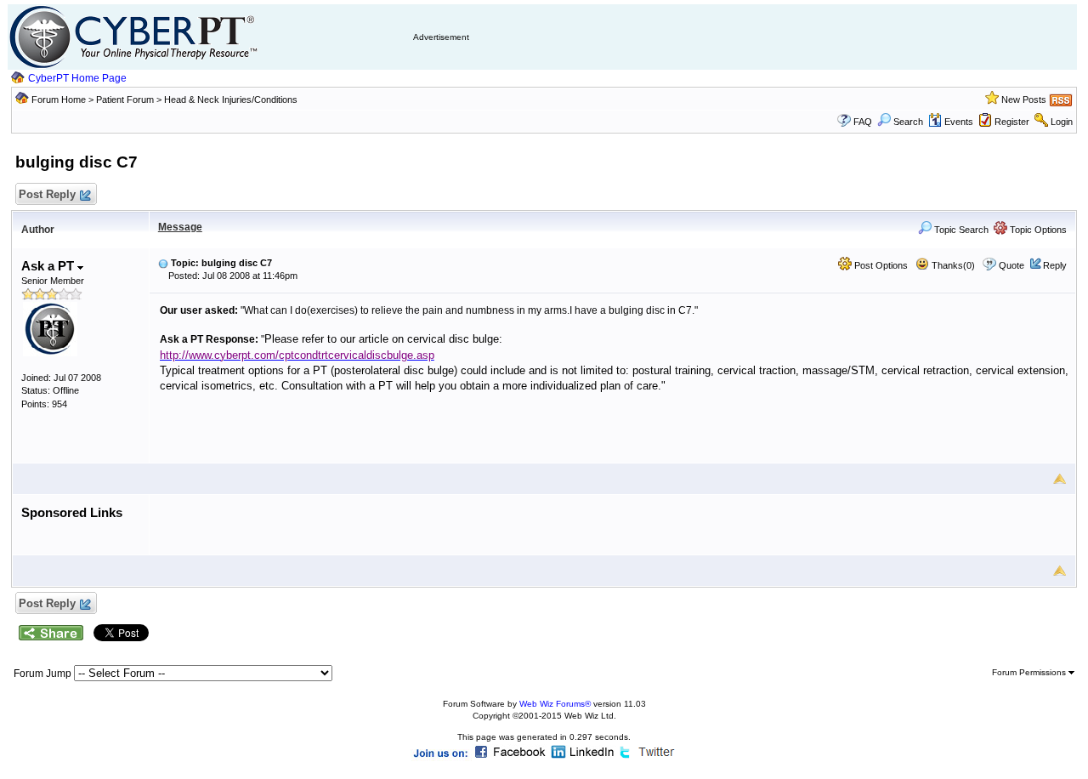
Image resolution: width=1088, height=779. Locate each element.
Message (180, 227)
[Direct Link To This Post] (163, 263)
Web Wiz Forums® (555, 703)
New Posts (1023, 99)
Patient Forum (126, 99)
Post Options (880, 265)
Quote (1011, 265)
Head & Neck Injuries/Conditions (231, 99)
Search (908, 122)
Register (1011, 122)
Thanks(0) (952, 265)
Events (958, 122)
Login (1062, 122)
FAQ (862, 122)
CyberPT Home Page (77, 78)
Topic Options (1037, 230)
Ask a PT (49, 266)
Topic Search (960, 230)
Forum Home (58, 99)
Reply (1055, 265)
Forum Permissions (1030, 672)
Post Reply (47, 194)
